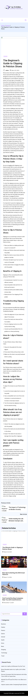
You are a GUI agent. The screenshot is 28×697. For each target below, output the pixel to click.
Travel (2, 656)
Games (3, 633)
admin (7, 70)
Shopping (3, 649)
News (2, 646)
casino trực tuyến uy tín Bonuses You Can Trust (13, 666)
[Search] (24, 613)
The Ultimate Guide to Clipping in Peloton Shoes (12, 548)
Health (2, 640)
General (5, 56)
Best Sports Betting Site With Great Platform (13, 573)
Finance (3, 630)
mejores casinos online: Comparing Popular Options (14, 684)
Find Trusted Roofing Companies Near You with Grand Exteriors (12, 599)
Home (2, 643)
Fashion (3, 627)
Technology (4, 652)
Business (3, 624)
